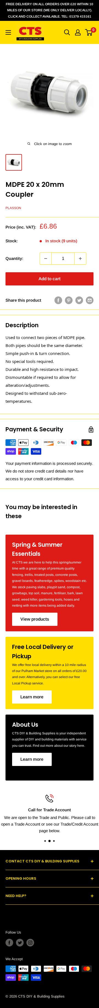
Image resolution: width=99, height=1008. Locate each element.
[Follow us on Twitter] (20, 942)
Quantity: (14, 258)
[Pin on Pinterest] (69, 300)
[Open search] (67, 32)
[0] (89, 32)
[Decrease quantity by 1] (45, 258)
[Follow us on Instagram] (30, 942)
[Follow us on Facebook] (9, 942)
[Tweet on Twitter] (79, 300)
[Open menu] (8, 32)
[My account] (78, 32)
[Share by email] (90, 300)
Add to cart (49, 278)
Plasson (13, 208)
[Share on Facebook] (58, 300)
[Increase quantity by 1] (80, 258)
